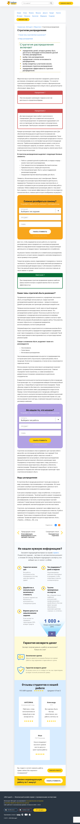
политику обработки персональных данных (17, 803)
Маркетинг (37, 27)
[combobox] (40, 211)
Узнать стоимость (40, 231)
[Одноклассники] (59, 525)
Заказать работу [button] (66, 3)
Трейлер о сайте (26, 809)
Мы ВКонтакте (11, 809)
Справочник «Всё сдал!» (25, 27)
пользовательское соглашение (34, 801)
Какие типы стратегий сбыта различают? (32, 35)
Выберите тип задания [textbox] (30, 211)
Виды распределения (26, 39)
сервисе (56, 553)
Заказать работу (55, 770)
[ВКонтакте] (56, 525)
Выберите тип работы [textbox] (30, 420)
